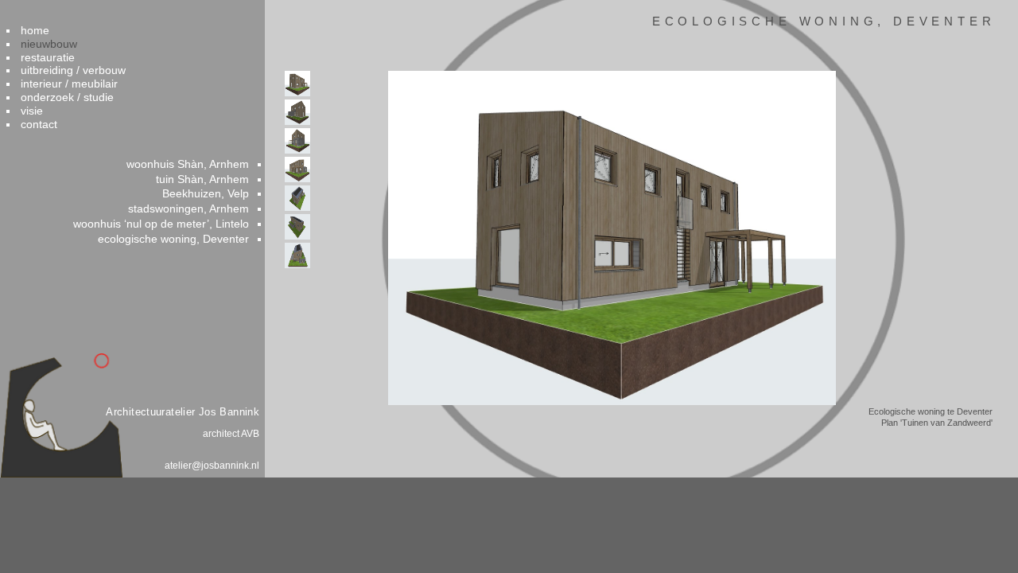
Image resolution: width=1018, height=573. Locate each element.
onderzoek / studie (67, 97)
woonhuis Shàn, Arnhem (187, 164)
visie (32, 110)
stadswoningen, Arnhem (188, 208)
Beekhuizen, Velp (205, 193)
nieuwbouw (49, 43)
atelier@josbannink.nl (212, 465)
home (35, 30)
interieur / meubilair (69, 83)
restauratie (48, 57)
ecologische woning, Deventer (173, 238)
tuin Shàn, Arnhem (202, 179)
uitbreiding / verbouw (73, 70)
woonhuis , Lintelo (161, 223)
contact (39, 124)
